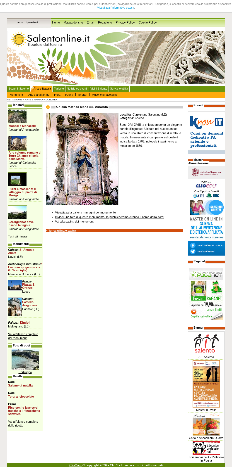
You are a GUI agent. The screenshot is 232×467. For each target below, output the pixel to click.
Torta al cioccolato (21, 396)
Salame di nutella (20, 385)
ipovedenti (32, 22)
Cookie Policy (148, 22)
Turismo (59, 88)
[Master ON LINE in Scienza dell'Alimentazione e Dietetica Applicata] (206, 254)
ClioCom (75, 465)
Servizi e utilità (119, 88)
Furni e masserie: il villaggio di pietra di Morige (23, 192)
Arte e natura (34, 99)
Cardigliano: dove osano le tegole (21, 223)
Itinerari (82, 94)
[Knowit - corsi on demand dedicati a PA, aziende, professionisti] (206, 153)
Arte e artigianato (38, 94)
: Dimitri (19, 322)
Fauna (69, 94)
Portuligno (25, 372)
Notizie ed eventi (77, 88)
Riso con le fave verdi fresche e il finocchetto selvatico (24, 411)
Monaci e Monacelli (22, 126)
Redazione (105, 22)
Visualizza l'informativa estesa (115, 7)
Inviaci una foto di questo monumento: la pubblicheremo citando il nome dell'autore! (109, 217)
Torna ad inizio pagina (62, 230)
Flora (57, 94)
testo (20, 22)
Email (90, 22)
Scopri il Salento (19, 88)
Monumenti (17, 94)
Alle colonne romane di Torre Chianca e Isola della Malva (25, 156)
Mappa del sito (73, 22)
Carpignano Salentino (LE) (150, 114)
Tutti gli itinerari (18, 236)
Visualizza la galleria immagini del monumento (85, 212)
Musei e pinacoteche (105, 94)
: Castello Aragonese (29, 302)
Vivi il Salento (98, 88)
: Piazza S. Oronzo (28, 284)
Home (56, 22)
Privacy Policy (125, 22)
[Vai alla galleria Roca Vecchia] (25, 368)
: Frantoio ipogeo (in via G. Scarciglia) (25, 267)
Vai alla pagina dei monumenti (74, 221)
